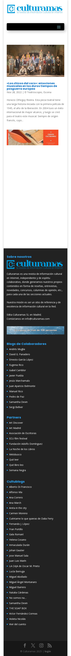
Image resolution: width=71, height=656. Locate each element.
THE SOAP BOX (18, 608)
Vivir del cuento (17, 624)
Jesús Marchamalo (19, 380)
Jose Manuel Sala (18, 555)
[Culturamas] (35, 269)
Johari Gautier (16, 550)
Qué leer (14, 459)
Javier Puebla (16, 375)
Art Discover (16, 422)
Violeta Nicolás (17, 618)
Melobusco (15, 454)
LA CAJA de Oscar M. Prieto (24, 566)
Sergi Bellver (16, 407)
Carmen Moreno (18, 513)
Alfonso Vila (15, 492)
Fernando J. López (19, 523)
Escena (47, 92)
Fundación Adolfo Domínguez (25, 443)
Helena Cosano (17, 539)
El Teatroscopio (33, 92)
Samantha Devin (18, 402)
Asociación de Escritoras (22, 433)
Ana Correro (16, 497)
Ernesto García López (21, 359)
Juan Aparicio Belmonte (22, 386)
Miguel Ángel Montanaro (23, 582)
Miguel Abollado (18, 576)
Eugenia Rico (16, 365)
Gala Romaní (16, 534)
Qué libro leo (16, 464)
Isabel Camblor (17, 370)
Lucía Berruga (17, 571)
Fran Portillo (16, 529)
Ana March (15, 502)
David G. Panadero (19, 354)
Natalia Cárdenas (18, 592)
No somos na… (17, 597)
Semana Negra (17, 470)
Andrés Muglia (17, 349)
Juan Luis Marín (17, 560)
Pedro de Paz (16, 396)
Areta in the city (18, 508)
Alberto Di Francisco (20, 486)
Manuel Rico (16, 391)
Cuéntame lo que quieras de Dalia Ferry (31, 518)
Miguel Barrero (17, 587)
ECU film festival (18, 438)
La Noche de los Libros (22, 449)
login (48, 651)
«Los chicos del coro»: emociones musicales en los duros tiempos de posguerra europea (32, 86)
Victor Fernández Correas (23, 613)
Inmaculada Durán (19, 545)
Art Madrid (15, 428)
